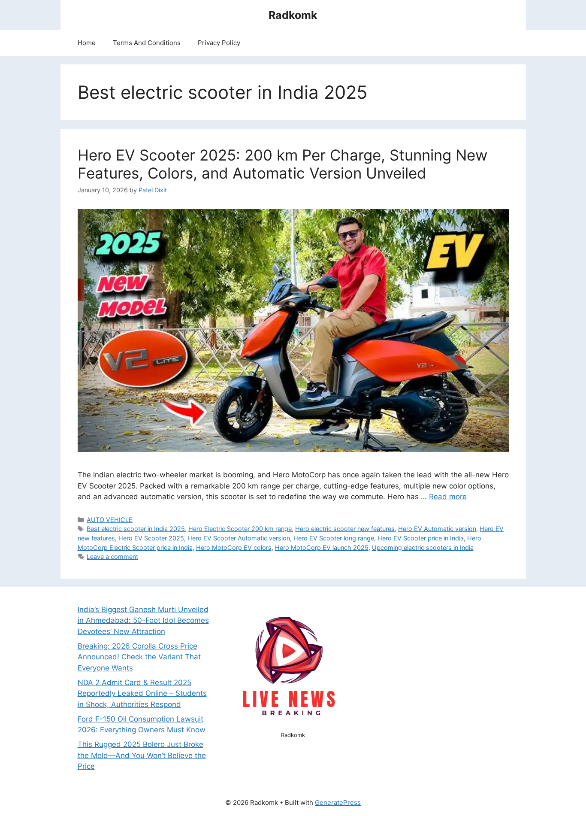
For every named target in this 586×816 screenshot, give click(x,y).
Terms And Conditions (147, 43)
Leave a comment (112, 556)
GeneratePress (338, 802)
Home (87, 43)
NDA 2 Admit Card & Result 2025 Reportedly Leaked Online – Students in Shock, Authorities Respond (142, 693)
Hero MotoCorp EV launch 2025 (322, 547)
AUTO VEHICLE (110, 519)
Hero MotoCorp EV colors (234, 547)
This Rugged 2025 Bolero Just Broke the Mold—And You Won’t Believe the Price (142, 755)
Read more (448, 496)
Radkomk (293, 15)
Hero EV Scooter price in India (421, 538)
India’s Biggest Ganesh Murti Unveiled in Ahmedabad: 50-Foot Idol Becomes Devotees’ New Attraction (143, 620)
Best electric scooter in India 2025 (136, 528)
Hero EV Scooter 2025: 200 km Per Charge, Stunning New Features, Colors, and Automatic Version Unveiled (282, 164)
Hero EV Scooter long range (333, 538)
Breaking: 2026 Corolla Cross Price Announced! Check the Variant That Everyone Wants (139, 657)
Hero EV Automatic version (437, 528)
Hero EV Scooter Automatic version (238, 538)
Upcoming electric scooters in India (423, 547)
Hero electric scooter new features (345, 528)
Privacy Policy (219, 43)
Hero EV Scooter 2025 (151, 538)
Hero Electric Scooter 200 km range (240, 528)
